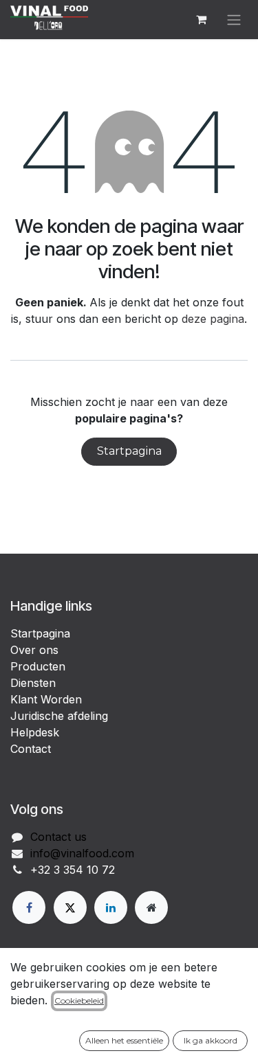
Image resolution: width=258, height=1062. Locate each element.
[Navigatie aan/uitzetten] (234, 19)
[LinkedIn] (110, 907)
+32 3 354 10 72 (72, 870)
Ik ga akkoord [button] (210, 1040)
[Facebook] (28, 907)
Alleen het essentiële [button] (124, 1040)
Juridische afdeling (59, 716)
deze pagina (213, 319)
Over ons (34, 650)
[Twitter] (70, 907)
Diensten (33, 683)
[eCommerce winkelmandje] (201, 19)
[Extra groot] (151, 907)
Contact (30, 749)
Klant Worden (46, 699)
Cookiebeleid (79, 1000)
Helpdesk (34, 732)
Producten (37, 666)
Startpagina (129, 450)
